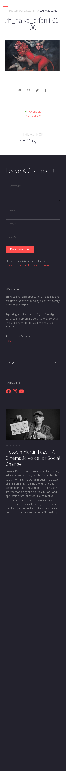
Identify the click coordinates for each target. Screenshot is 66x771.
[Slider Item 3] (16, 445)
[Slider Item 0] (7, 445)
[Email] (19, 90)
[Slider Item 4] (19, 445)
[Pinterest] (28, 90)
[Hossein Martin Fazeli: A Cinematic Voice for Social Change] (33, 424)
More (9, 340)
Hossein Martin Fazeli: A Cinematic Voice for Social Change (33, 457)
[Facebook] (45, 90)
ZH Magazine (48, 10)
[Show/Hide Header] (5, 5)
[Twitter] (37, 90)
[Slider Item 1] (10, 445)
